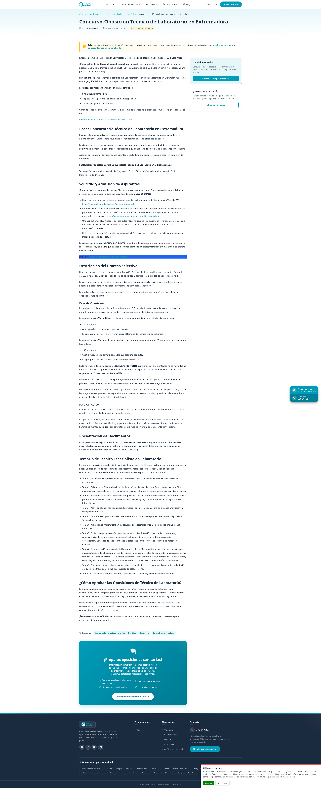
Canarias (154, 769)
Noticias (167, 739)
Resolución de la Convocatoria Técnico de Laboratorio (105, 119)
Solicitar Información (206, 749)
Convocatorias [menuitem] (172, 4)
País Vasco (124, 773)
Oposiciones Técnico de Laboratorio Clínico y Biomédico (112, 14)
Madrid (93, 773)
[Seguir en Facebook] (81, 747)
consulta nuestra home (223, 45)
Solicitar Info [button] (232, 4)
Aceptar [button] (208, 783)
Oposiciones (144, 633)
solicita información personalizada (104, 48)
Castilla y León (197, 769)
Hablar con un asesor (216, 105)
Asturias (129, 769)
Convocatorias (170, 734)
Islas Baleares (142, 769)
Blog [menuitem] (188, 4)
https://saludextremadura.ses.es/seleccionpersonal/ (108, 203)
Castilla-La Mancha (180, 769)
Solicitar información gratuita (133, 696)
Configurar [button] (222, 783)
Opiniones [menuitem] (152, 4)
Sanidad (140, 730)
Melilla (165, 773)
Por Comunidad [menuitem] (131, 4)
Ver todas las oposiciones (214, 78)
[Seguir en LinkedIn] (100, 747)
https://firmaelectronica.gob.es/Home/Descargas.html (133, 216)
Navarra (113, 773)
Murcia (103, 773)
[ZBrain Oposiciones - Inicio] (85, 4)
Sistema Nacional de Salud (90, 769)
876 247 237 (213, 4)
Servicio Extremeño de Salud (163, 633)
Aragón (119, 769)
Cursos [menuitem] (112, 4)
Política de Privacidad (173, 749)
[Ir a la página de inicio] (87, 724)
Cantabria (165, 769)
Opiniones (168, 730)
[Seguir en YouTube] (94, 747)
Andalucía (108, 769)
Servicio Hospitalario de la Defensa (185, 773)
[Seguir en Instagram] (88, 747)
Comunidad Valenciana (141, 773)
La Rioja (83, 773)
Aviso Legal (169, 744)
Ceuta (156, 773)
